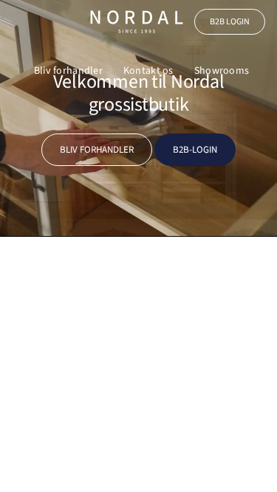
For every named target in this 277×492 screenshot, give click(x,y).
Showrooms (222, 70)
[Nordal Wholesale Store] (136, 21)
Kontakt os (148, 70)
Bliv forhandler (68, 70)
